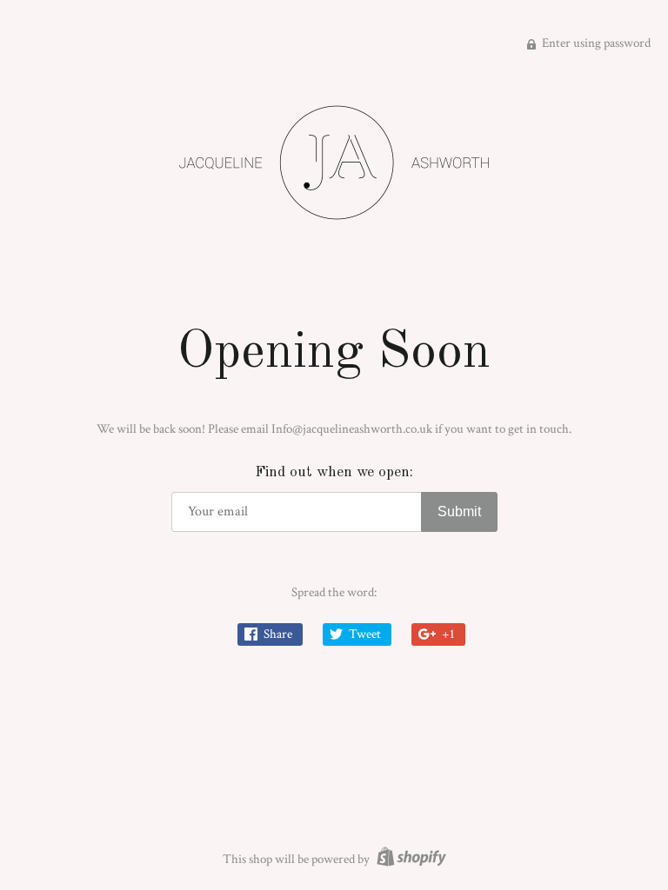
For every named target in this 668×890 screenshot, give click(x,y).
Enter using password (595, 43)
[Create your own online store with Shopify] (409, 859)
